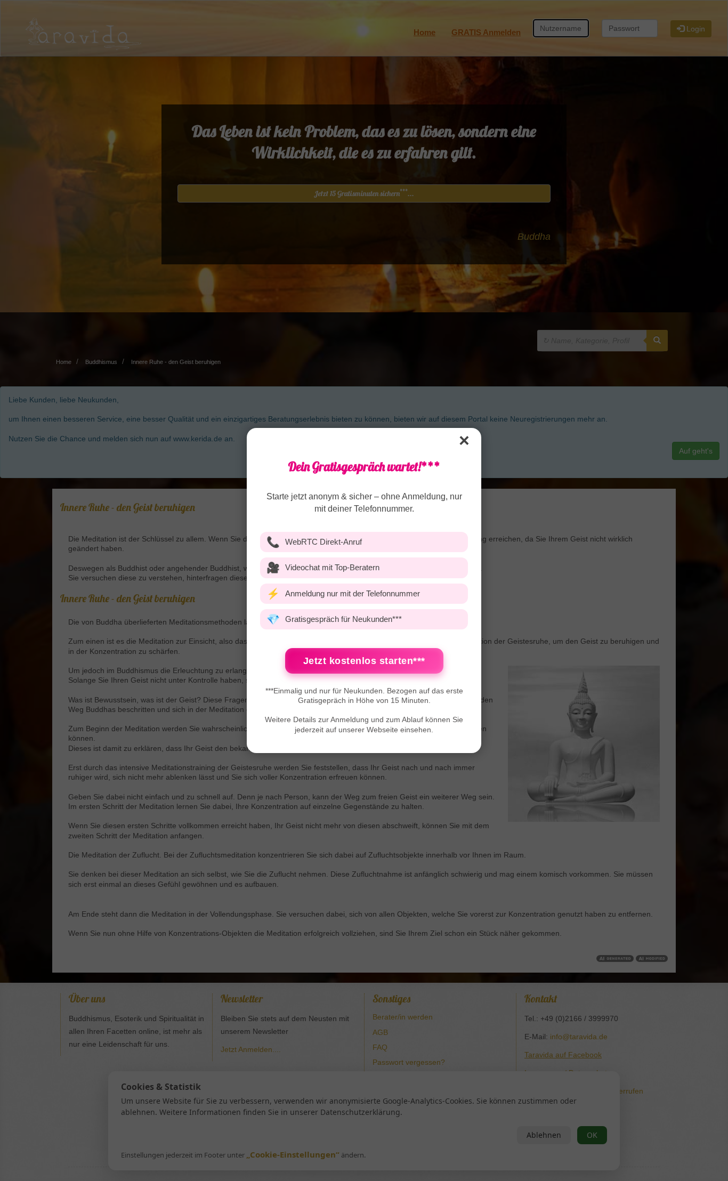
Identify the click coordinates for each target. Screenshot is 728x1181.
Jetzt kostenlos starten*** (364, 661)
